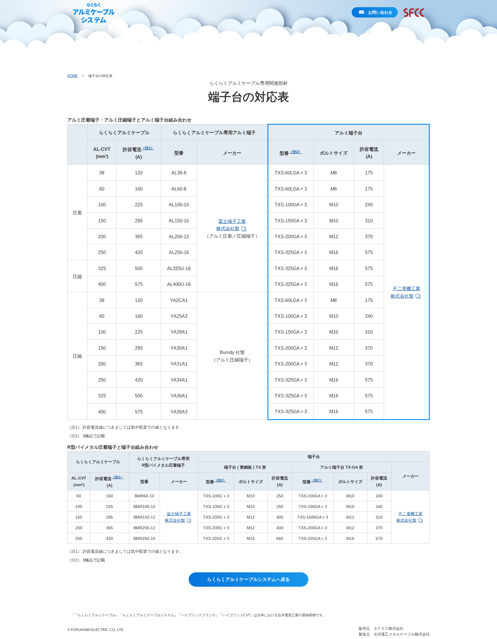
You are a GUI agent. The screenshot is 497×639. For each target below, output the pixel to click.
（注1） (147, 148)
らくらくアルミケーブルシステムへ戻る (248, 579)
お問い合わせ (380, 12)
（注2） (295, 152)
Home (72, 76)
